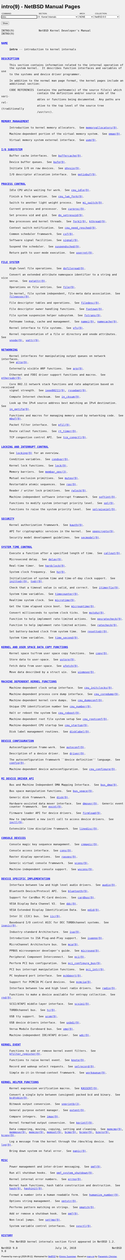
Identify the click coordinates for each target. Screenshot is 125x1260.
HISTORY (7, 1235)
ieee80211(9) (55, 390)
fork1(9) (79, 221)
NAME (4, 43)
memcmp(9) (114, 1129)
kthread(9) (97, 221)
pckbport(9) (72, 975)
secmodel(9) (90, 537)
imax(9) (52, 1116)
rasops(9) (69, 856)
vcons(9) (81, 863)
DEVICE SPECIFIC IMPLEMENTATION (25, 878)
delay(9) (55, 559)
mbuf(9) (15, 418)
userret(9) (84, 252)
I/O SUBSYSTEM (11, 149)
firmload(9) (92, 813)
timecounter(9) (66, 594)
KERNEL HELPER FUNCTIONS (20, 1082)
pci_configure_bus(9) (84, 963)
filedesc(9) (90, 302)
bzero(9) (102, 1132)
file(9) (69, 287)
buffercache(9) (69, 155)
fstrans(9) (92, 315)
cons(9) (65, 850)
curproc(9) (76, 208)
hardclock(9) (55, 565)
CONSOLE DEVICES (13, 838)
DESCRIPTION (10, 58)
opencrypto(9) (103, 531)
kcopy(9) (7, 1135)
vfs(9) (78, 327)
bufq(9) (59, 162)
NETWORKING (9, 349)
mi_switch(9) (92, 202)
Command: (8, 14)
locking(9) (24, 453)
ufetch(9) (70, 665)
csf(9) (68, 234)
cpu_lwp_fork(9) (70, 196)
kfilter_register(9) (24, 1053)
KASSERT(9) (89, 1088)
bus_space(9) (82, 791)
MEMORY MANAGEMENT (15, 121)
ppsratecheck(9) (109, 618)
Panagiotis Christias (107, 1256)
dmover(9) (90, 803)
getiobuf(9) (87, 174)
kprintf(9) (84, 1122)
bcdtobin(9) (18, 1097)
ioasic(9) (8, 925)
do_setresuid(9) (70, 215)
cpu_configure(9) (102, 769)
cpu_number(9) (80, 706)
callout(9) (112, 553)
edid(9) (93, 909)
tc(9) (51, 1010)
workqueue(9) (95, 1072)
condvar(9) (60, 459)
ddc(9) (71, 903)
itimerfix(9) (108, 587)
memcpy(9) (36, 1132)
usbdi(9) (72, 1022)
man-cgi (90, 1256)
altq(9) (21, 362)
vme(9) (68, 1029)
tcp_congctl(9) (74, 437)
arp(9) (78, 368)
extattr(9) (37, 281)
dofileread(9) (73, 268)
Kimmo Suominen (67, 1256)
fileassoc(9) (19, 296)
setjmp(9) (52, 1219)
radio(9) (108, 988)
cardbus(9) (86, 897)
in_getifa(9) (19, 409)
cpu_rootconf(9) (95, 719)
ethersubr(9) (11, 378)
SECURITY (7, 518)
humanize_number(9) (103, 1194)
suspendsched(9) (67, 246)
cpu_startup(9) (76, 725)
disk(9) (62, 797)
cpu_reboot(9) (68, 712)
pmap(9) (114, 133)
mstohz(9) (96, 612)
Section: (44, 14)
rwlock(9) (78, 490)
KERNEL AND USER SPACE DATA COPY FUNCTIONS (34, 647)
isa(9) (74, 931)
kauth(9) (76, 525)
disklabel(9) (79, 731)
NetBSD (52, 1256)
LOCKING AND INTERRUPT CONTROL (25, 446)
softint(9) (107, 496)
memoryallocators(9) (101, 127)
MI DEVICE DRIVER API (17, 778)
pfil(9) (64, 424)
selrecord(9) (84, 1066)
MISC (4, 1160)
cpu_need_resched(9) (80, 227)
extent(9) (77, 1110)
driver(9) (77, 753)
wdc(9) (84, 1035)
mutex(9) (71, 478)
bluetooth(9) (78, 891)
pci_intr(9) (95, 969)
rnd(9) (6, 997)
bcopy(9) (85, 1132)
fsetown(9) (94, 309)
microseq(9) (90, 950)
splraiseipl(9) (103, 509)
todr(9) (36, 581)
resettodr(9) (97, 631)
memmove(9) (17, 1132)
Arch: (84, 14)
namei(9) (87, 321)
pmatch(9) (86, 1207)
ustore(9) (67, 659)
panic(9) (79, 1151)
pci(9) (79, 956)
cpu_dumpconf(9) (90, 700)
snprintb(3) (70, 1104)
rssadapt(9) (77, 390)
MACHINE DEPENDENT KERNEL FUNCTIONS (29, 681)
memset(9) (54, 1132)
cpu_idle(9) (80, 190)
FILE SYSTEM (10, 262)
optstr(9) (69, 1201)
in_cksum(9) (70, 396)
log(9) (6, 1144)
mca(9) (73, 944)
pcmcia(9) (83, 982)
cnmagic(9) (89, 844)
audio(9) (108, 884)
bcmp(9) (70, 1132)
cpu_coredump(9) (106, 694)
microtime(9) (65, 600)
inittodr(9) (18, 581)
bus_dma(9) (109, 784)
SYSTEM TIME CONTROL (16, 547)
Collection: (101, 14)
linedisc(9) (88, 828)
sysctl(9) (83, 1226)
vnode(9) (15, 340)
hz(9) (61, 571)
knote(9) (77, 1060)
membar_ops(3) (55, 471)
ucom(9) (51, 1016)
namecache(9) (107, 321)
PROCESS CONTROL (13, 183)
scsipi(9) (82, 1003)
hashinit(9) (33, 1188)
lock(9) (60, 465)
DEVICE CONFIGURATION (17, 740)
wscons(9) (85, 869)
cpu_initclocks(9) (98, 687)
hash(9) (15, 1188)
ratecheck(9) (107, 625)
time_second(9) (66, 637)
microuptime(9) (82, 606)
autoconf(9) (75, 747)
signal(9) (70, 240)
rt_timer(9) (67, 431)
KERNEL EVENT (11, 1044)
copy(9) (101, 653)
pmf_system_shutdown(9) (74, 1172)
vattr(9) (32, 340)
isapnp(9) (95, 938)
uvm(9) (91, 140)
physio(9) (72, 168)
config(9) (16, 762)
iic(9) (55, 916)
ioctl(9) (15, 822)
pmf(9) (96, 1166)
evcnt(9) (55, 806)
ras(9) (71, 484)
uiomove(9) (86, 672)
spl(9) (109, 503)
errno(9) (74, 1179)
